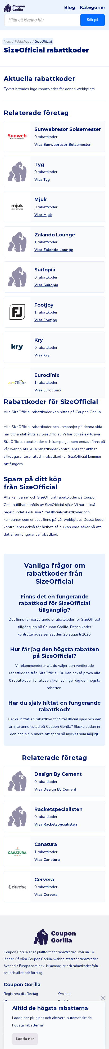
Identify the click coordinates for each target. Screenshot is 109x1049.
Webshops (23, 41)
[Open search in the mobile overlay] (54, 20)
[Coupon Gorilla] (14, 8)
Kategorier (92, 7)
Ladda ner (25, 1038)
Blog (69, 7)
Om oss (64, 993)
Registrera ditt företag (21, 993)
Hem (7, 41)
